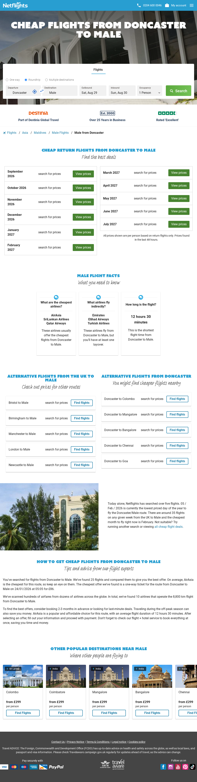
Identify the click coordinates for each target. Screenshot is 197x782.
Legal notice (119, 741)
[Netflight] (15, 5)
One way (15, 79)
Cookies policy (137, 741)
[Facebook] (163, 767)
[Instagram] (171, 767)
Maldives (40, 133)
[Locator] (34, 91)
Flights (11, 133)
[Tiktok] (192, 767)
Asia (25, 133)
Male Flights (60, 133)
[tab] (99, 70)
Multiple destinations (61, 79)
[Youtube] (178, 767)
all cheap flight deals (168, 527)
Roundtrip (34, 79)
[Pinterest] (185, 767)
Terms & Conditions (98, 741)
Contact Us (58, 741)
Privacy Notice (76, 741)
